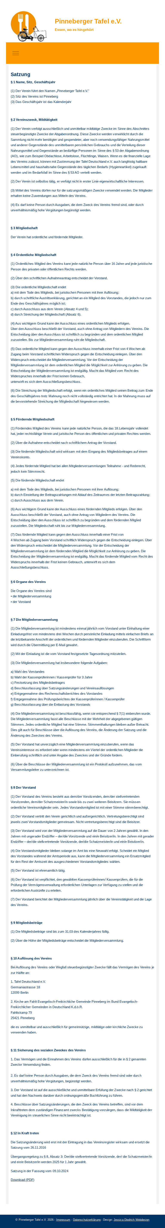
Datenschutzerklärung (87, 1219)
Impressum (63, 1219)
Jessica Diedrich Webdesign (132, 1219)
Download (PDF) (22, 1180)
